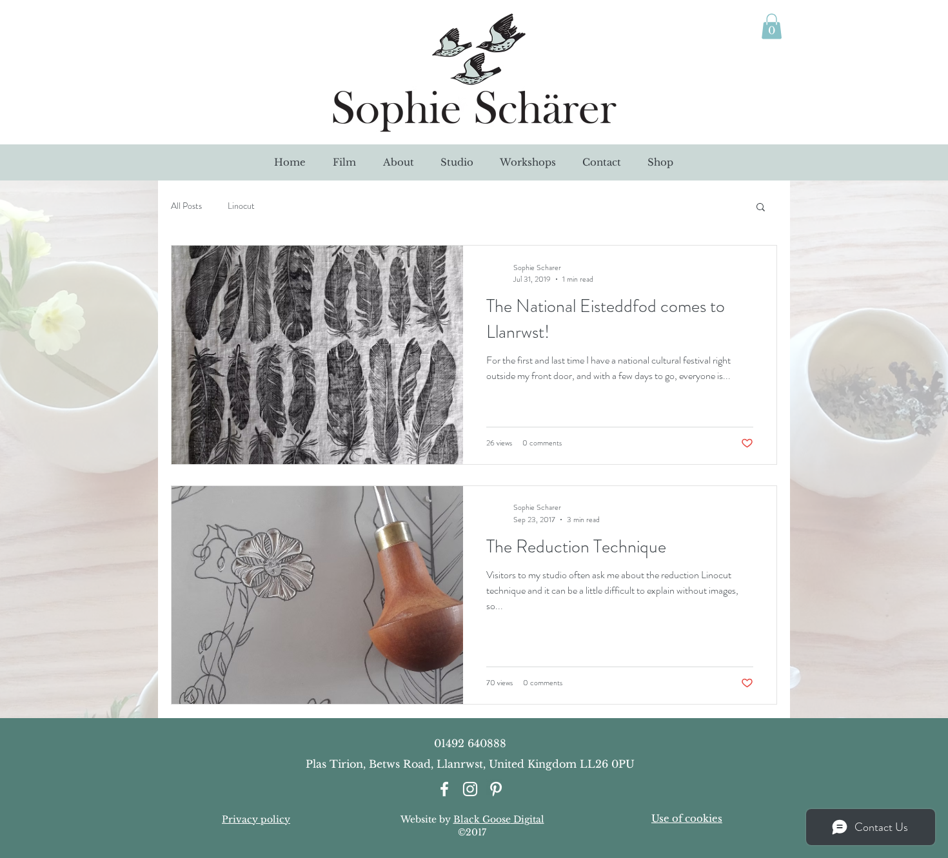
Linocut (241, 206)
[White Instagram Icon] (470, 789)
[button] (761, 208)
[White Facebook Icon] (444, 789)
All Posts (186, 206)
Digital (527, 819)
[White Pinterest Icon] (496, 789)
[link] (771, 26)
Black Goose (482, 819)
